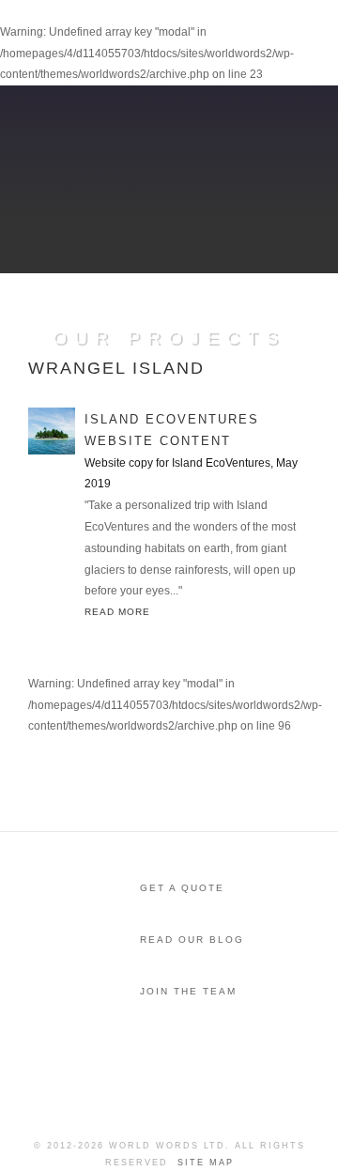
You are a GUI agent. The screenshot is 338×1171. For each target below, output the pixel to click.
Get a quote (182, 888)
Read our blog (192, 939)
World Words (120, 33)
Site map (205, 1162)
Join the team (188, 991)
